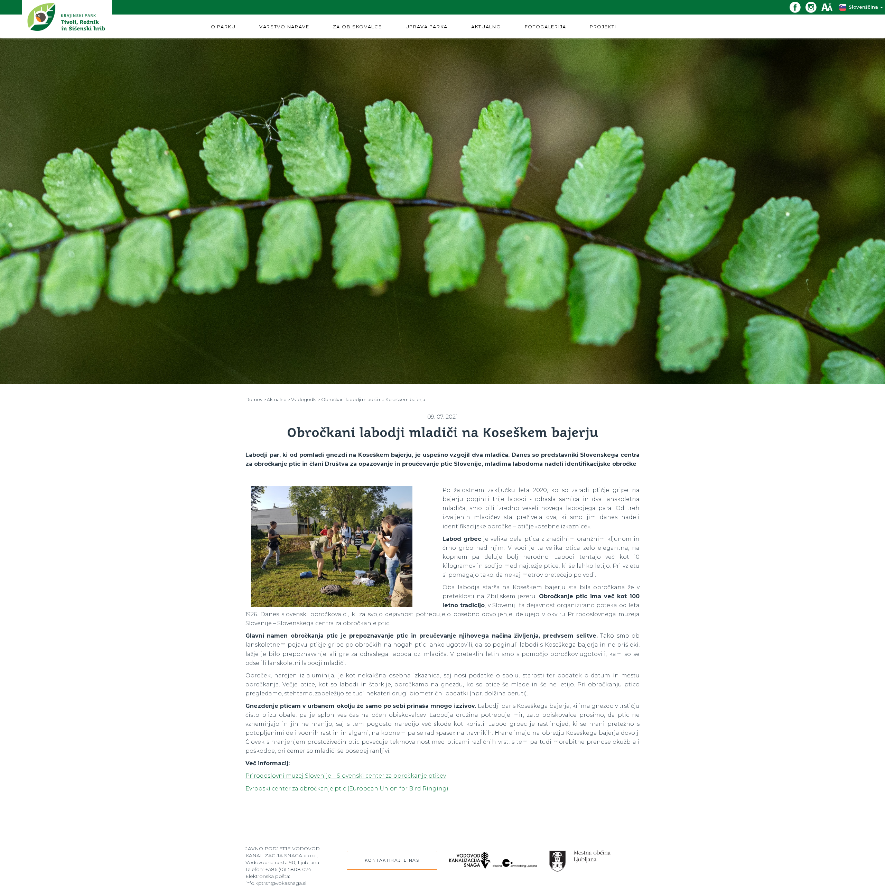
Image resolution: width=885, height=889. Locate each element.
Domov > (255, 399)
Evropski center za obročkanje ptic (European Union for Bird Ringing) (346, 788)
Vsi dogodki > (305, 399)
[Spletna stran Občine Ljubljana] (580, 857)
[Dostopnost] (829, 6)
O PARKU (223, 26)
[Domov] (67, 19)
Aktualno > (278, 399)
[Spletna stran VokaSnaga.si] (493, 856)
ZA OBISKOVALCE (357, 26)
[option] (331, 546)
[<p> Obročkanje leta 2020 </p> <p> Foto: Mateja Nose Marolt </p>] (331, 546)
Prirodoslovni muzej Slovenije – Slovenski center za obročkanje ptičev (345, 775)
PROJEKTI (603, 26)
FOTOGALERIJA (545, 26)
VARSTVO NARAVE (284, 26)
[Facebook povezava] (797, 6)
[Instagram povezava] (813, 6)
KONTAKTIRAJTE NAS (392, 860)
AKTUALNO (486, 26)
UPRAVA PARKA (427, 26)
